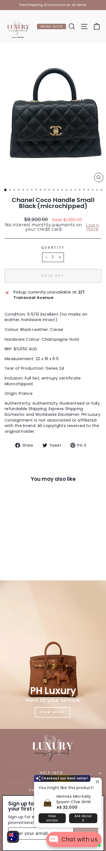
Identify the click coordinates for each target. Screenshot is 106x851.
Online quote (51, 26)
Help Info (51, 773)
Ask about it (83, 818)
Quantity (52, 247)
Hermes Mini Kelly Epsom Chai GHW (74, 799)
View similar (52, 818)
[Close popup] (97, 782)
